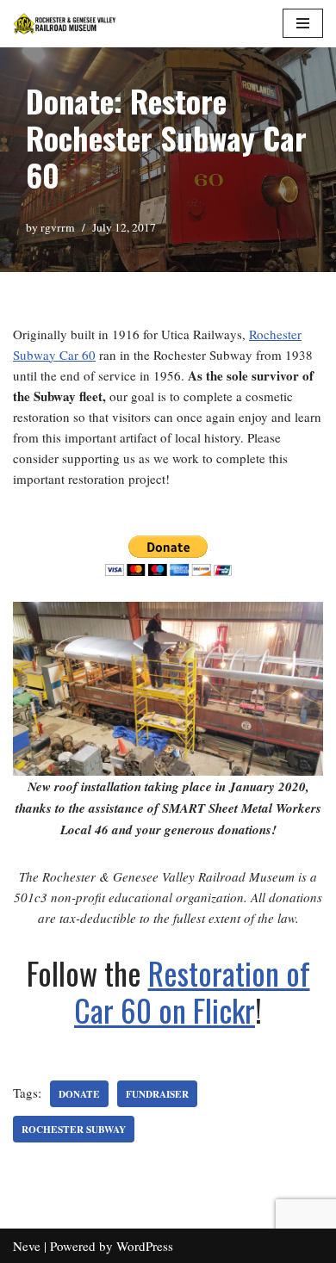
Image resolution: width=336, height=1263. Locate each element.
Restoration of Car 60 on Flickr (192, 991)
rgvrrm (57, 227)
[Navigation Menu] (303, 23)
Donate (79, 1094)
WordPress (144, 1245)
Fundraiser (157, 1094)
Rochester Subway (74, 1129)
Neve (26, 1245)
